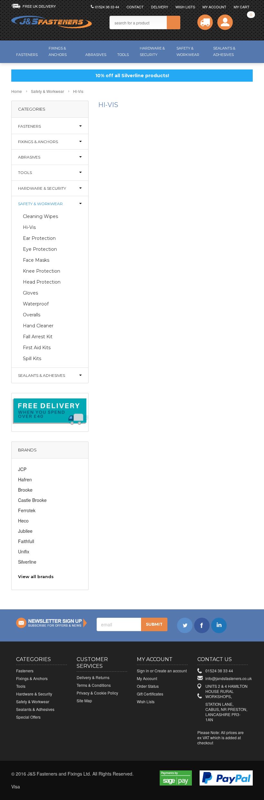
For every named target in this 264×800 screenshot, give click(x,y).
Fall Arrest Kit (37, 337)
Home (16, 91)
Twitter (185, 625)
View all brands (36, 576)
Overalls (31, 315)
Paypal (101, 786)
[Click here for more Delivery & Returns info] (50, 411)
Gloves (30, 293)
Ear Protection (39, 238)
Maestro (59, 786)
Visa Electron (30, 786)
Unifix (23, 551)
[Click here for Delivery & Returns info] (205, 22)
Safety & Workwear (187, 51)
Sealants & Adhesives (224, 51)
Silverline (27, 562)
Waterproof (36, 304)
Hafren (25, 479)
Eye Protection (40, 249)
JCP (22, 469)
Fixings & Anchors (58, 51)
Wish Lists (185, 6)
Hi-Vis (29, 227)
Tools (123, 54)
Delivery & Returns (93, 677)
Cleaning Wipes (40, 216)
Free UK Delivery (39, 6)
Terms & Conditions (94, 685)
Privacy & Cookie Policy (97, 692)
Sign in (143, 670)
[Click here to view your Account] (225, 22)
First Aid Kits (37, 347)
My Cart (242, 6)
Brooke (25, 489)
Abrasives (95, 54)
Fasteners (27, 54)
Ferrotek (26, 510)
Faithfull (26, 541)
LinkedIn (219, 625)
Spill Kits (32, 358)
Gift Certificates (150, 693)
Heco (23, 520)
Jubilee (25, 531)
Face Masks (36, 260)
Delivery (159, 6)
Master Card (45, 786)
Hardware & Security (152, 51)
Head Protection (42, 282)
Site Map (84, 700)
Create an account (171, 670)
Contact (135, 6)
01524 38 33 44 (107, 6)
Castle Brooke (32, 500)
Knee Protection (41, 271)
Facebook (202, 625)
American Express (73, 786)
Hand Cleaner (38, 326)
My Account (214, 6)
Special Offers (28, 717)
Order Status (148, 686)
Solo (87, 786)
